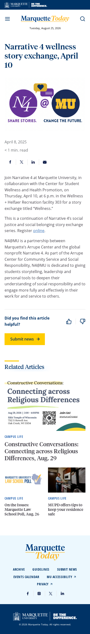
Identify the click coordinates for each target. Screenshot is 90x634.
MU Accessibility (59, 576)
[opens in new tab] (26, 5)
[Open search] (82, 19)
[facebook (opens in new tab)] (28, 593)
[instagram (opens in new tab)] (39, 593)
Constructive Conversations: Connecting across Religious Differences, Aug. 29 (41, 451)
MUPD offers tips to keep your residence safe (65, 509)
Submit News (67, 569)
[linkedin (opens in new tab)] (62, 593)
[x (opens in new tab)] (51, 593)
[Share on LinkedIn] (33, 162)
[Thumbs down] (82, 321)
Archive (19, 569)
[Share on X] (22, 162)
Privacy (43, 584)
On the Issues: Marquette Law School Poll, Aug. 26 (22, 509)
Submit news (22, 339)
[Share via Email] (45, 162)
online (38, 230)
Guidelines (40, 569)
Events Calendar (26, 576)
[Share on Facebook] (10, 162)
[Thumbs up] (69, 321)
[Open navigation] (7, 19)
